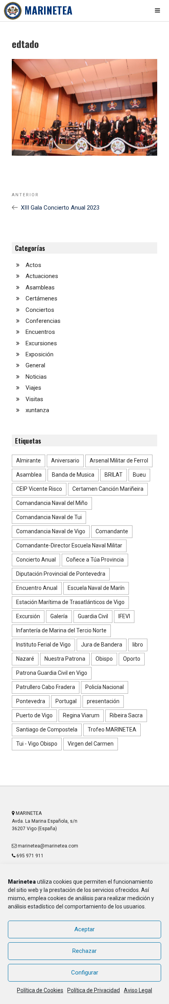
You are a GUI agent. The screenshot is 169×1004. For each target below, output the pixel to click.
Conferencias (43, 320)
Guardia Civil (93, 616)
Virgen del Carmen (91, 744)
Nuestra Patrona (64, 659)
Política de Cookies (40, 990)
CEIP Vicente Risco (39, 489)
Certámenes (41, 298)
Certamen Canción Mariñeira (107, 489)
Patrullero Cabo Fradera (45, 687)
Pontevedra (30, 701)
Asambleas (40, 287)
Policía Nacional (104, 687)
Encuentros (40, 331)
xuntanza (37, 410)
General (35, 365)
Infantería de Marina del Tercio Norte (61, 630)
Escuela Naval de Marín (96, 588)
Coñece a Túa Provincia (95, 559)
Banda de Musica (73, 475)
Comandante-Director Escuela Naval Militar (69, 545)
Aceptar (84, 929)
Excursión (28, 616)
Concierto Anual (36, 559)
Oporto (131, 659)
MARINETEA (48, 9)
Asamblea (29, 475)
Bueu (139, 475)
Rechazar (84, 950)
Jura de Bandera (101, 644)
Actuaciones (42, 276)
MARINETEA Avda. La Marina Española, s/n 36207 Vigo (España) (44, 821)
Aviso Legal (138, 990)
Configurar (84, 972)
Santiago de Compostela (46, 729)
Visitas (34, 399)
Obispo (104, 659)
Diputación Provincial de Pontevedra (60, 574)
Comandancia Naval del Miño (52, 503)
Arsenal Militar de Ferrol (119, 460)
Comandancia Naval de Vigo (50, 531)
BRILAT (114, 475)
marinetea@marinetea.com (47, 846)
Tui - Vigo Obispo (36, 744)
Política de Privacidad (93, 990)
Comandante (112, 531)
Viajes (33, 387)
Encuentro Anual (36, 588)
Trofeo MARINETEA (112, 729)
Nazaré (25, 659)
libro (137, 644)
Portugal (66, 701)
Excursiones (41, 343)
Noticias (36, 376)
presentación (103, 701)
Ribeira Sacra (126, 715)
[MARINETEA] (13, 11)
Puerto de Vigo (34, 715)
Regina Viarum (81, 715)
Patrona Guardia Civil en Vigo (51, 673)
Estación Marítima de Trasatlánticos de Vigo (70, 602)
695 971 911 (29, 855)
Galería (59, 616)
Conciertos (40, 309)
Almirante (28, 460)
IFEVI (124, 616)
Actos (33, 265)
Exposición (39, 354)
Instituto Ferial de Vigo (43, 644)
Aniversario (65, 460)
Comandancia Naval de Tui (49, 517)
